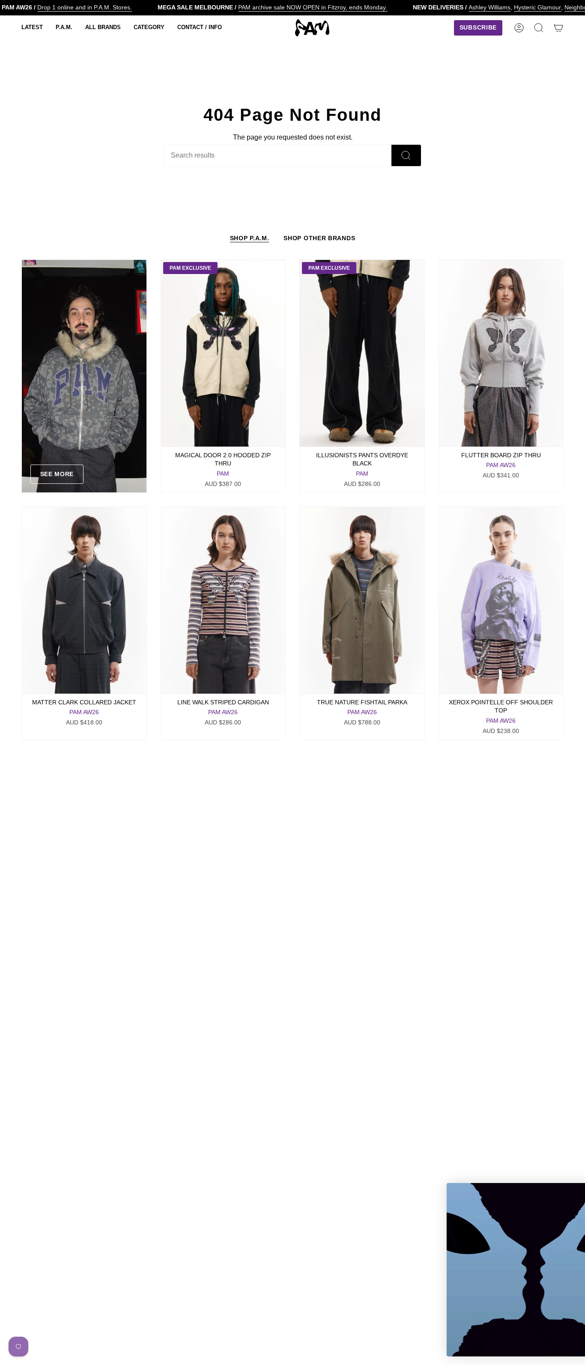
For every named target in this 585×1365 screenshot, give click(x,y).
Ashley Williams (489, 7)
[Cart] (558, 28)
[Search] (406, 155)
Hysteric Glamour (537, 7)
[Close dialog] (565, 1193)
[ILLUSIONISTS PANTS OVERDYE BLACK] (362, 353)
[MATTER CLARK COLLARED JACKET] (84, 600)
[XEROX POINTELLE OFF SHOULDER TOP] (501, 600)
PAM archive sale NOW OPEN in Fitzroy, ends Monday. (312, 7)
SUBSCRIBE (490, 1319)
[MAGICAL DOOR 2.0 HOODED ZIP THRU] (223, 353)
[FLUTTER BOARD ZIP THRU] (501, 353)
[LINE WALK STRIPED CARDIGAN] (223, 600)
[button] (32, 28)
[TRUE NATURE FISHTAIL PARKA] (362, 600)
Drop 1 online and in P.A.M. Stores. (84, 7)
